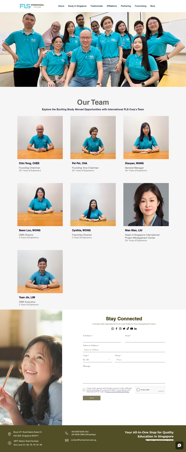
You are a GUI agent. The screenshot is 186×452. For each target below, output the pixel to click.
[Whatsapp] (112, 328)
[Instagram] (120, 328)
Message (86, 366)
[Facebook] (116, 328)
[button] (61, 6)
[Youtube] (131, 328)
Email (127, 336)
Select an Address (90, 345)
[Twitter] (124, 328)
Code (85, 355)
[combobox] (124, 349)
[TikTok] (127, 328)
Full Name (87, 336)
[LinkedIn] (135, 328)
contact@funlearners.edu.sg (83, 440)
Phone (117, 355)
